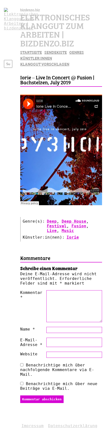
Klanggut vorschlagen (44, 64)
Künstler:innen (36, 58)
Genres (76, 52)
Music (68, 230)
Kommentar (31, 295)
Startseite (31, 52)
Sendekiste (55, 52)
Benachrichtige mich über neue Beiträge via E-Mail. (58, 386)
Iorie (73, 237)
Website (28, 354)
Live (52, 230)
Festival (57, 226)
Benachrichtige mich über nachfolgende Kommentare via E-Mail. (57, 370)
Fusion (78, 226)
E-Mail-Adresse (31, 342)
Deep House (74, 221)
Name (27, 329)
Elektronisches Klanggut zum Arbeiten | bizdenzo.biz (55, 29)
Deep (52, 221)
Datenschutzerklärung (72, 425)
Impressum (32, 425)
